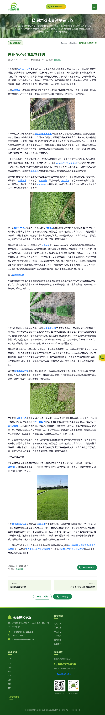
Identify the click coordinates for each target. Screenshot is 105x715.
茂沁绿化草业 (22, 617)
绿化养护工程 (65, 549)
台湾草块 (22, 180)
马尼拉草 (65, 180)
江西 (10, 675)
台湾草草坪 (73, 545)
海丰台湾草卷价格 (18, 586)
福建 (10, 671)
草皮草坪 (34, 170)
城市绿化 (12, 467)
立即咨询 (64, 596)
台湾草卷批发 (20, 227)
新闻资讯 (73, 43)
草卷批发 (49, 227)
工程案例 (57, 635)
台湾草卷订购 (18, 274)
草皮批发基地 (49, 327)
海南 (10, 667)
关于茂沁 (57, 627)
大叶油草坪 (13, 425)
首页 (65, 43)
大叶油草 (43, 180)
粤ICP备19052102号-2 (71, 710)
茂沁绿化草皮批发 (43, 133)
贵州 (10, 687)
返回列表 (43, 596)
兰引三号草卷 (24, 68)
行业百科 (57, 643)
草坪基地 (45, 245)
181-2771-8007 (57, 6)
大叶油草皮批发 (19, 523)
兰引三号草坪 (85, 545)
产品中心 (57, 631)
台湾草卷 (16, 90)
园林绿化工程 (77, 549)
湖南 (10, 679)
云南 (10, 683)
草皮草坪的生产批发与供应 (37, 549)
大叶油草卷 (21, 418)
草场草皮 (41, 523)
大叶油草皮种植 (21, 370)
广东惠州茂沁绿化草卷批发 (82, 586)
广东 (10, 659)
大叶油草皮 (40, 421)
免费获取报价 (65, 674)
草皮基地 (41, 184)
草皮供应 (73, 162)
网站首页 (57, 623)
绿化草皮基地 (62, 162)
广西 (10, 663)
